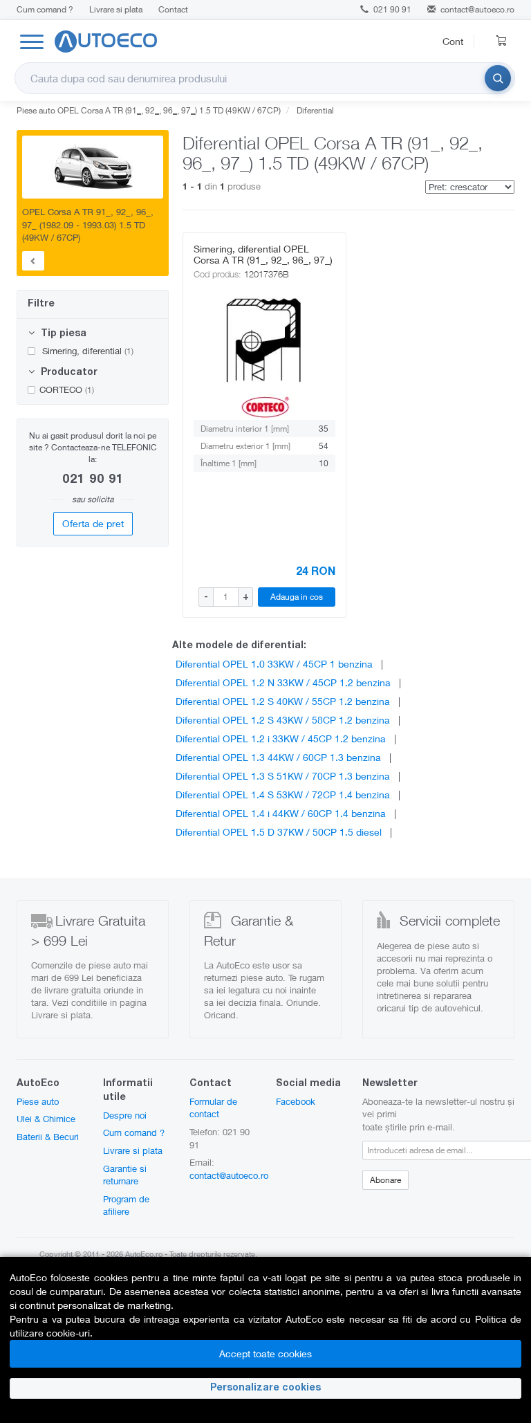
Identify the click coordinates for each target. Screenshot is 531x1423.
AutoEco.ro (143, 1253)
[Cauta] (498, 78)
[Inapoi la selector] (33, 260)
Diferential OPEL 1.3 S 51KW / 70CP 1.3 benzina (283, 776)
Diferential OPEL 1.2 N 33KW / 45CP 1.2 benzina (283, 682)
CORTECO (66, 389)
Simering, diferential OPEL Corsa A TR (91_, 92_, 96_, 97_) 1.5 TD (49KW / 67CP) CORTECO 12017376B (263, 265)
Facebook (295, 1101)
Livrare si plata (115, 9)
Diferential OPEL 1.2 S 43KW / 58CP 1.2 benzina (283, 720)
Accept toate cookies (265, 1353)
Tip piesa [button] (62, 334)
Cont (452, 41)
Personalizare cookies (265, 1388)
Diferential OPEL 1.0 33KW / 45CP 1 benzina (274, 664)
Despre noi (125, 1115)
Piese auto (38, 1101)
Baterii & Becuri (48, 1136)
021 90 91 (391, 9)
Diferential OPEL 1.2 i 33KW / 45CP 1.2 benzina (281, 738)
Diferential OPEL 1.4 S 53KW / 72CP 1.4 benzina (283, 794)
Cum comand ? (45, 9)
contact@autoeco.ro (477, 9)
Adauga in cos (296, 596)
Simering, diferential (86, 350)
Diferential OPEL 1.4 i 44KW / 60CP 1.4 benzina (281, 813)
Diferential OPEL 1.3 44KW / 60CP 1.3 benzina (278, 757)
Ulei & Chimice (46, 1118)
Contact (173, 9)
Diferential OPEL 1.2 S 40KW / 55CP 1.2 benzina (283, 701)
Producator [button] (67, 373)
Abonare (385, 1180)
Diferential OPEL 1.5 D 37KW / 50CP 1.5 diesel (279, 832)
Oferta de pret (93, 523)
